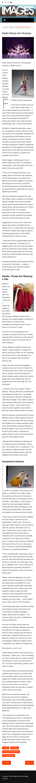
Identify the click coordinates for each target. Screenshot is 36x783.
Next (28, 763)
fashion (15, 748)
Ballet (6, 748)
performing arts (9, 755)
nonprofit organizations (12, 751)
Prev (7, 763)
